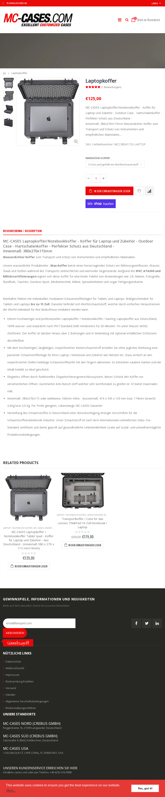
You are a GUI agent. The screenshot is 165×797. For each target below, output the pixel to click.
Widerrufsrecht (15, 668)
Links (155, 3)
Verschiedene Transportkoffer (105, 515)
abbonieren (15, 633)
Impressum (12, 675)
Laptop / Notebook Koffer (17, 528)
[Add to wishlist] (139, 191)
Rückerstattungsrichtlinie (21, 708)
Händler (10, 694)
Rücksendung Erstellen (20, 681)
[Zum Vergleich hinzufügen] (149, 191)
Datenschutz (13, 661)
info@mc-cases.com (15, 772)
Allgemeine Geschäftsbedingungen (27, 701)
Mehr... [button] (11, 790)
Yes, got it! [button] (145, 788)
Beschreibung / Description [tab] (22, 231)
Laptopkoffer (101, 80)
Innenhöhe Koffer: (98, 158)
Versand (11, 688)
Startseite (4, 73)
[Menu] (119, 20)
